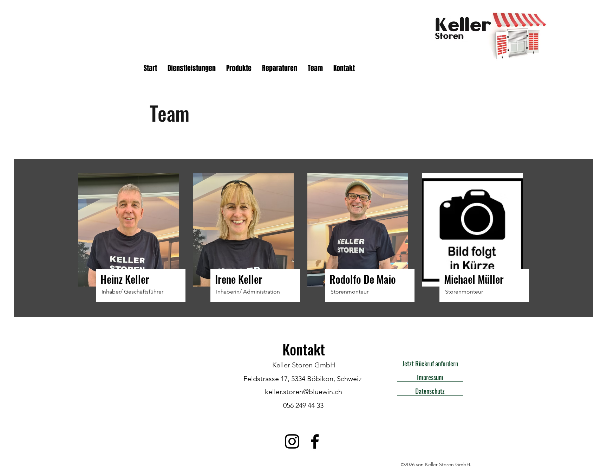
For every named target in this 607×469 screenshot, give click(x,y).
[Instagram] (292, 441)
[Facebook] (315, 441)
